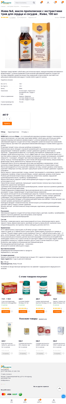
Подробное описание (7, 80)
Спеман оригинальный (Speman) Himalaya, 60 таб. (43, 302)
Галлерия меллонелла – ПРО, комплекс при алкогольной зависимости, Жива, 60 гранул (26, 346)
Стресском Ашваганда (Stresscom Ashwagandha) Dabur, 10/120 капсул (8, 303)
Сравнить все (43, 319)
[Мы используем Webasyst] (3, 384)
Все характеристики (6, 104)
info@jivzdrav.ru (5, 380)
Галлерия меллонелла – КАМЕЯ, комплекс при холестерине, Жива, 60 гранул (43, 346)
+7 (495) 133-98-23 (6, 374)
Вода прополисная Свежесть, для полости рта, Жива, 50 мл (8, 345)
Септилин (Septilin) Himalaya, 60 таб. (24, 302)
